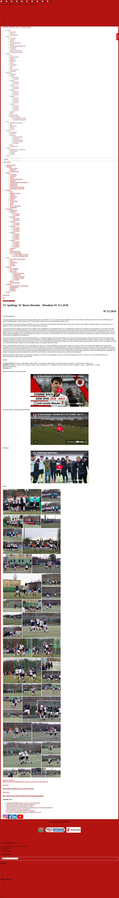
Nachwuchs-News (14, 115)
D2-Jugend (15, 93)
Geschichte (12, 39)
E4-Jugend (15, 102)
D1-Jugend (15, 91)
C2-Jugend (15, 88)
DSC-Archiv (13, 135)
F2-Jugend (15, 107)
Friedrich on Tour (14, 146)
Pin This (39, 781)
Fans (7, 121)
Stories (11, 144)
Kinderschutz (13, 49)
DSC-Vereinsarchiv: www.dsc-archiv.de (15, 874)
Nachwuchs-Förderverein (16, 50)
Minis (11, 113)
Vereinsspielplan (14, 35)
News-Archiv (13, 31)
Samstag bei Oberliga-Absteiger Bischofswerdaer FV (21, 804)
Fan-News (12, 129)
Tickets (8, 155)
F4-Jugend (15, 110)
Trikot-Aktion (13, 126)
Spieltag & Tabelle (14, 57)
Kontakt (6, 7)
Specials (8, 130)
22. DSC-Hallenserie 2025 (19, 119)
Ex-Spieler (15, 143)
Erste (11, 55)
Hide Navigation (8, 18)
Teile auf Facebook (8, 781)
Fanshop (8, 147)
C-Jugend (12, 85)
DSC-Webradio (13, 132)
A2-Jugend (15, 79)
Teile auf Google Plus (31, 781)
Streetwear (12, 154)
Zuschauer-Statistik (17, 141)
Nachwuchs (9, 72)
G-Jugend (12, 111)
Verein (7, 36)
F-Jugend (12, 104)
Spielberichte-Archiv (18, 140)
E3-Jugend (15, 100)
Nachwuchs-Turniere (15, 116)
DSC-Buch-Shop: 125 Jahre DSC (17, 149)
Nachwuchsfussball (9, 889)
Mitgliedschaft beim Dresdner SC (18, 46)
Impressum (6, 9)
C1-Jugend (15, 86)
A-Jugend (12, 75)
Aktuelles (8, 30)
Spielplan (12, 58)
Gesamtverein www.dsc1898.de (11, 12)
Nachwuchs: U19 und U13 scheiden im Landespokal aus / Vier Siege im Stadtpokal (29, 807)
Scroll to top (6, 295)
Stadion (12, 41)
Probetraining (13, 74)
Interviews (12, 33)
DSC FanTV (13, 133)
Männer (8, 53)
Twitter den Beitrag (19, 781)
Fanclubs (12, 127)
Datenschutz (7, 10)
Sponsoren (12, 44)
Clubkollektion (13, 151)
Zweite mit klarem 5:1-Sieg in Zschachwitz (18, 809)
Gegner (11, 63)
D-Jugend (12, 89)
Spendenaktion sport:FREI (16, 52)
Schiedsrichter (13, 47)
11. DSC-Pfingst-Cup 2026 (19, 118)
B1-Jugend (15, 82)
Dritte (11, 68)
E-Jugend (12, 96)
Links (11, 124)
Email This (45, 781)
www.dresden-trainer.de (59, 836)
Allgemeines (13, 38)
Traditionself (13, 71)
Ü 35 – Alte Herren (14, 69)
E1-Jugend (15, 97)
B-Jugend (12, 80)
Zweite (11, 66)
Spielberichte (13, 60)
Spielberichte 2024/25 (9, 301)
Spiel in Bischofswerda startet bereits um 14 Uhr (19, 806)
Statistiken (12, 61)
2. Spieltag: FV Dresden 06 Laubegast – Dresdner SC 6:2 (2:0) (23, 812)
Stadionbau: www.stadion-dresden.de (14, 872)
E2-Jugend (15, 99)
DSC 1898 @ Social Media (16, 122)
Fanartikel (12, 152)
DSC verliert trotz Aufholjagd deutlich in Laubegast (20, 810)
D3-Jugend (15, 94)
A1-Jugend (15, 77)
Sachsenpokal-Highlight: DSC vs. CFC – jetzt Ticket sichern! (23, 803)
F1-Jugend (15, 105)
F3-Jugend (15, 108)
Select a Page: (4, 15)
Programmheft (13, 64)
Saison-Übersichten (17, 137)
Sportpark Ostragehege (15, 42)
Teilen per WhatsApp (9, 780)
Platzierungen (16, 138)
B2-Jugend (15, 83)
